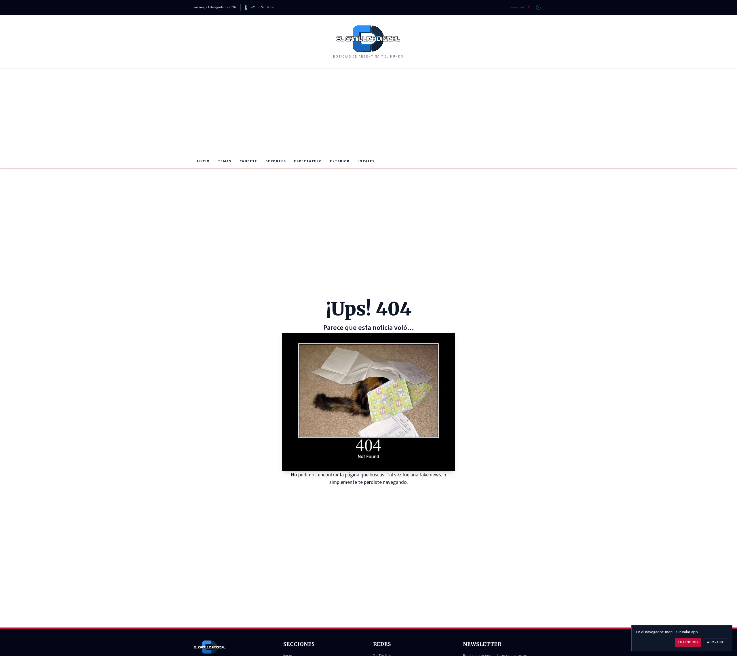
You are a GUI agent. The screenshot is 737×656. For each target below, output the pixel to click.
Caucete (248, 161)
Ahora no (716, 642)
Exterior (339, 161)
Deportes (275, 161)
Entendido (688, 642)
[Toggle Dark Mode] (538, 7)
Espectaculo (308, 161)
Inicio (203, 161)
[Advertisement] (368, 112)
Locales (366, 161)
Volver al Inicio (373, 493)
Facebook (517, 7)
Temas (224, 161)
